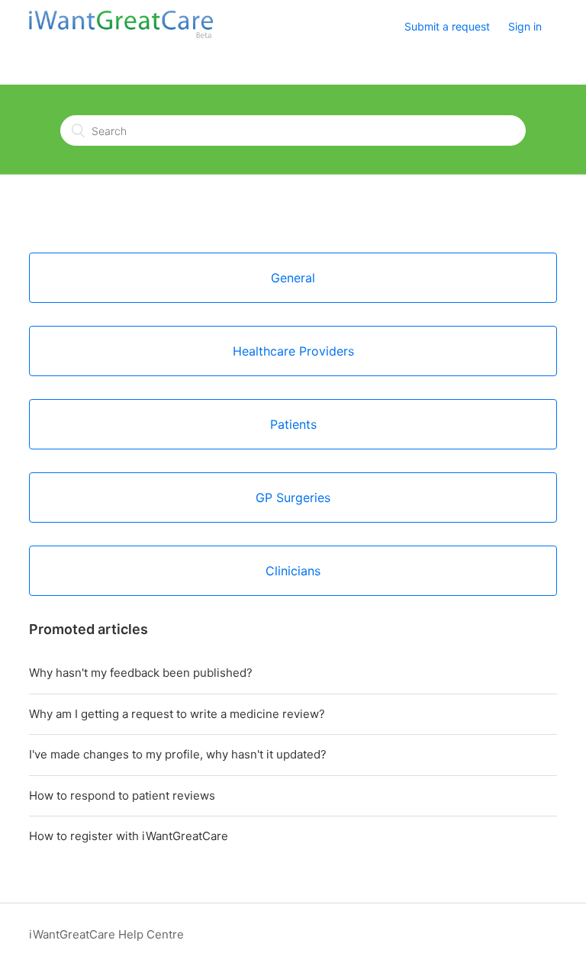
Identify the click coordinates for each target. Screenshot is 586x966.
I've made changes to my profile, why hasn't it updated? (178, 754)
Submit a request (447, 26)
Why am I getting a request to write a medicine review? (177, 714)
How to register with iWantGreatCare (128, 836)
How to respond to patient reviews (122, 795)
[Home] (120, 34)
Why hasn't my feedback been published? (141, 672)
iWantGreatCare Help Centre (106, 934)
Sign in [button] (525, 26)
